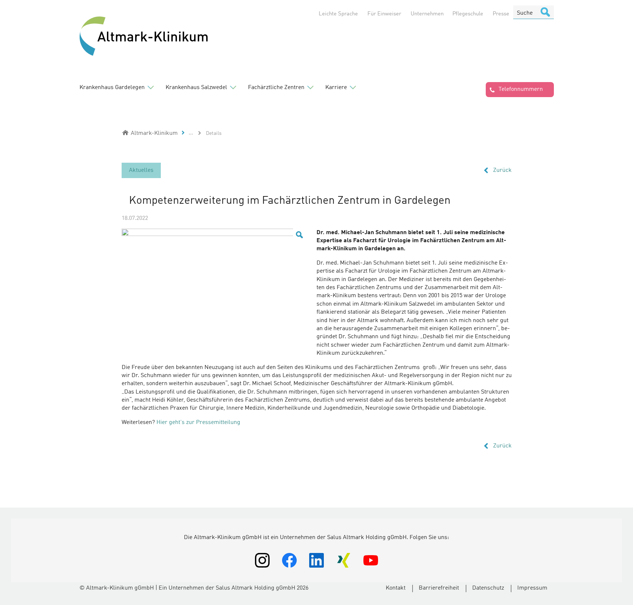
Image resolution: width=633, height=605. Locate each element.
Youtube (370, 560)
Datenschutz (488, 588)
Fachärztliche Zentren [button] (276, 88)
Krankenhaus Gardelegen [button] (112, 88)
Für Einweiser (384, 14)
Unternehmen (427, 14)
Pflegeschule (467, 14)
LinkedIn (316, 560)
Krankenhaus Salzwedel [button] (196, 88)
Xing (343, 560)
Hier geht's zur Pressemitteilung (198, 422)
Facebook (289, 560)
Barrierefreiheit (439, 588)
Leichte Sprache (338, 14)
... (191, 133)
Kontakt (396, 588)
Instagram (262, 560)
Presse (501, 14)
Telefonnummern (521, 89)
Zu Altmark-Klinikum (143, 36)
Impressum (532, 588)
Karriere (336, 88)
